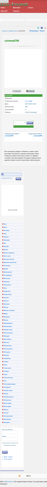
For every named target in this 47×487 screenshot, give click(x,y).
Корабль (6, 297)
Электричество (8, 416)
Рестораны (7, 352)
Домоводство (8, 272)
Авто (5, 224)
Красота (6, 300)
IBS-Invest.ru (9, 481)
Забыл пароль (8, 457)
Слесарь (6, 371)
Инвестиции (16, 7)
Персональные (8, 332)
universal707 (9, 136)
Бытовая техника (9, 259)
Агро (5, 233)
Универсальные (12, 31)
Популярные (34, 31)
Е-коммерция (8, 275)
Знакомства (7, 284)
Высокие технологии (10, 262)
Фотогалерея (7, 403)
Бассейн (6, 246)
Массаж (6, 307)
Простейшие (7, 339)
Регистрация (8, 459)
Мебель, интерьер (9, 310)
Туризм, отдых (8, 390)
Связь (5, 364)
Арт (5, 243)
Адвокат (6, 236)
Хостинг (6, 413)
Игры (5, 288)
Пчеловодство (8, 348)
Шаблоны (4, 31)
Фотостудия (7, 406)
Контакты (16, 11)
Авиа (5, 227)
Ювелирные (7, 419)
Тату (5, 380)
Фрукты (6, 409)
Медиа (6, 313)
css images (28, 101)
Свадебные (7, 358)
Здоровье (7, 281)
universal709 (38, 136)
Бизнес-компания (9, 252)
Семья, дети (7, 368)
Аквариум (7, 240)
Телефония (7, 387)
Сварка (6, 361)
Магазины (7, 304)
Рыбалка (6, 355)
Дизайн (6, 268)
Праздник (7, 336)
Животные (7, 278)
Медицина (7, 316)
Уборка (6, 393)
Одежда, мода (8, 329)
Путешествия (7, 345)
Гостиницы (7, 265)
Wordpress (7, 422)
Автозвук (6, 230)
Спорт (5, 374)
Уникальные (7, 400)
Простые (6, 342)
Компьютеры (8, 294)
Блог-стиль (7, 256)
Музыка (6, 320)
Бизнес (6, 249)
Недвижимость (8, 323)
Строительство (8, 377)
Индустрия (7, 291)
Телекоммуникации (9, 384)
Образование (8, 326)
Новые (42, 31)
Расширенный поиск (6, 178)
